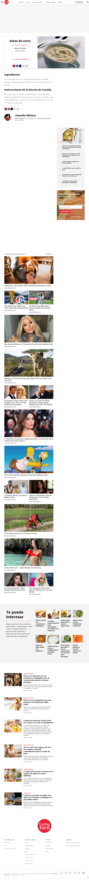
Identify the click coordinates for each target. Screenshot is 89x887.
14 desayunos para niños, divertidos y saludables (70, 181)
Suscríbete (79, 2)
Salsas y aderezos (22, 59)
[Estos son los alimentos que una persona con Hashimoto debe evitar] (13, 703)
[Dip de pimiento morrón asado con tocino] (78, 639)
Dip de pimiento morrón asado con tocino (77, 649)
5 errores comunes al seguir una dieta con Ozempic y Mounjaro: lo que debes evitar (37, 797)
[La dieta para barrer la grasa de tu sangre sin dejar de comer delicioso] (13, 775)
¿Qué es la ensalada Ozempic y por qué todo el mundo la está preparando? (71, 147)
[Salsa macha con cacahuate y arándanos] (41, 614)
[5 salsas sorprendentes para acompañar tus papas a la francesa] (53, 614)
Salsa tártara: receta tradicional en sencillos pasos (53, 650)
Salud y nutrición (28, 673)
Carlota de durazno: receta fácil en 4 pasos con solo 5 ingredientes (38, 721)
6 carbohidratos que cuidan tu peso (71, 168)
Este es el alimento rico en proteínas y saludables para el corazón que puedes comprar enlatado (36, 679)
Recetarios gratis (50, 2)
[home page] (6, 2)
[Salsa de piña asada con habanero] (41, 639)
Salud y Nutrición (37, 2)
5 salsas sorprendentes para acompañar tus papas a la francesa (53, 625)
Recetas (21, 2)
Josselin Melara (20, 51)
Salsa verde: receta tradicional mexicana (77, 623)
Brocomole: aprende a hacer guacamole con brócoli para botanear (65, 650)
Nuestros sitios (30, 840)
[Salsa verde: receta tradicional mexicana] (78, 614)
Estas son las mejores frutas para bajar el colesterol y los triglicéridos (71, 155)
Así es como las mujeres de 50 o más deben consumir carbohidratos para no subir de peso (37, 750)
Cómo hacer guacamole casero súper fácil (65, 623)
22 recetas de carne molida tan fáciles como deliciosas (71, 175)
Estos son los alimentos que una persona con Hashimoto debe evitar (37, 702)
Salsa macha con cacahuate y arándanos (41, 623)
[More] (64, 2)
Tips (28, 2)
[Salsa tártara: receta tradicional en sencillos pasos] (53, 639)
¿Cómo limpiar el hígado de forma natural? (70, 162)
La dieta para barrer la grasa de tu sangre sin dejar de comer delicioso (38, 773)
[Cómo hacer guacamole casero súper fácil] (66, 614)
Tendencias (26, 793)
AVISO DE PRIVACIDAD (76, 216)
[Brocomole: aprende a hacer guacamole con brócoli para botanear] (66, 639)
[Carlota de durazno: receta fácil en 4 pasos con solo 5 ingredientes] (13, 725)
